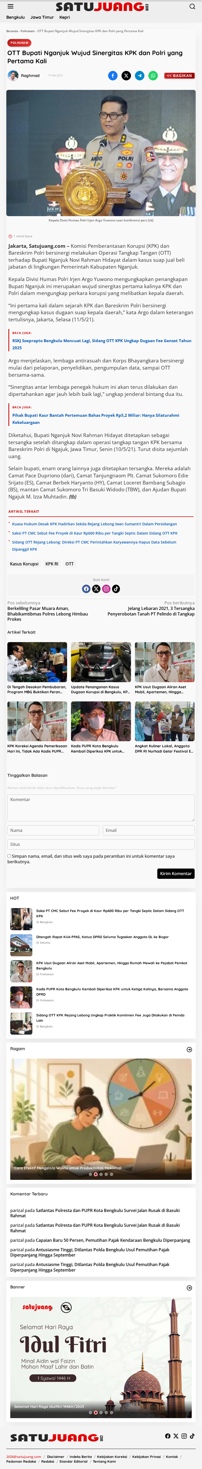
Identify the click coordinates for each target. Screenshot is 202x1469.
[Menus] (10, 6)
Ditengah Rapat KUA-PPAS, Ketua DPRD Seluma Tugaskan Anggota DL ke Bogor (102, 937)
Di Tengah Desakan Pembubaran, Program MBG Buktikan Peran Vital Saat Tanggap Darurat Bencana (36, 690)
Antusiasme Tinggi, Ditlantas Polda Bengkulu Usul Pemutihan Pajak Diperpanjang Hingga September (89, 1252)
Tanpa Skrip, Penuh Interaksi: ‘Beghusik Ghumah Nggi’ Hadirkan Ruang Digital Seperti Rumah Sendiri (97, 1165)
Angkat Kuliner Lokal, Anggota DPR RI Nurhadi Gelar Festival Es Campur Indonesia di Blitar (164, 749)
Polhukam (28, 31)
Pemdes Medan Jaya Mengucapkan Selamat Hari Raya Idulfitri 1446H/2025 (81, 1406)
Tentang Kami (104, 1461)
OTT (69, 564)
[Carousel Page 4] (106, 1174)
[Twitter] (96, 589)
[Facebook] (86, 589)
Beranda (12, 31)
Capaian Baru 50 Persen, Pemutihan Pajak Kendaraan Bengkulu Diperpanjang (113, 1240)
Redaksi (47, 1461)
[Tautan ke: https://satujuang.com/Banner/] (189, 1288)
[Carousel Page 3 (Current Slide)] (101, 1174)
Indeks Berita (81, 1457)
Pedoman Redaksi (21, 1461)
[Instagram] (106, 589)
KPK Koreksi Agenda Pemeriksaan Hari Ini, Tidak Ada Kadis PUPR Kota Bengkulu (37, 749)
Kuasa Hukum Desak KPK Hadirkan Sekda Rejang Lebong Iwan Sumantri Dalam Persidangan (94, 523)
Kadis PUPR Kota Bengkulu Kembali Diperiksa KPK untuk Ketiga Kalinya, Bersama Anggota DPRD (96, 749)
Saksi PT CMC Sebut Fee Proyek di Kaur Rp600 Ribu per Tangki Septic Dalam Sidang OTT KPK (95, 533)
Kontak (172, 1457)
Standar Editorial (73, 1461)
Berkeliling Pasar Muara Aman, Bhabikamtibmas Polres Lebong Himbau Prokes (47, 611)
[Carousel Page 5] (111, 1174)
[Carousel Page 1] (90, 1174)
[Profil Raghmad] (13, 75)
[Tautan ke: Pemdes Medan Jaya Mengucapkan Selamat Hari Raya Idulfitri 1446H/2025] (101, 1357)
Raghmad (30, 75)
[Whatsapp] (153, 75)
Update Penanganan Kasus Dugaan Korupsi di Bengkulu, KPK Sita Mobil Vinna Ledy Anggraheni (100, 690)
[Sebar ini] (113, 75)
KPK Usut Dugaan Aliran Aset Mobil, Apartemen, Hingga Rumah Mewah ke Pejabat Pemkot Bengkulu (160, 690)
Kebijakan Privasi (146, 1457)
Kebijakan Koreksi (112, 1457)
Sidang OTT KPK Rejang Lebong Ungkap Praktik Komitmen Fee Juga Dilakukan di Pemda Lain (110, 1018)
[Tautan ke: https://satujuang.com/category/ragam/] (189, 1049)
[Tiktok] (116, 589)
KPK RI (52, 564)
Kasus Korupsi (24, 564)
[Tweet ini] (126, 75)
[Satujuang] (102, 6)
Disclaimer (55, 1457)
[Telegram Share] (139, 75)
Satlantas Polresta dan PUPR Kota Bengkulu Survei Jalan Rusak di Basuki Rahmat (95, 1213)
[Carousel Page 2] (95, 1174)
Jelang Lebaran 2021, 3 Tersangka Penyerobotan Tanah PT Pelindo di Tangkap (151, 608)
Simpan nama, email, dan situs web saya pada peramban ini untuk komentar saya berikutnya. (91, 859)
